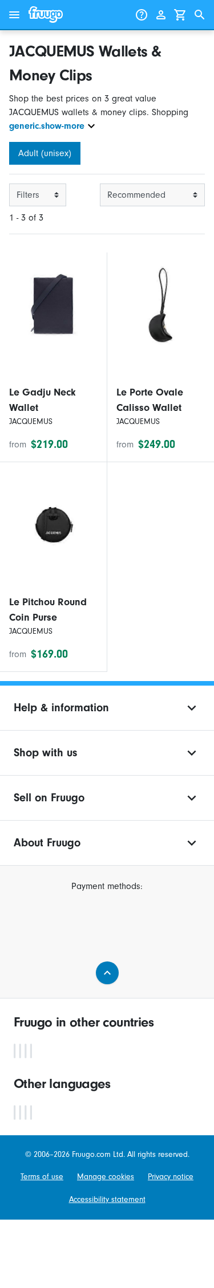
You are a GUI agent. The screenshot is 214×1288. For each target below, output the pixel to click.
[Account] (161, 15)
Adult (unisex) (44, 153)
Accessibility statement (107, 1199)
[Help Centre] (141, 15)
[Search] (199, 15)
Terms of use (42, 1176)
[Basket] (180, 15)
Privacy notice (170, 1176)
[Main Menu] (14, 15)
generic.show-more (46, 126)
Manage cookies (105, 1176)
